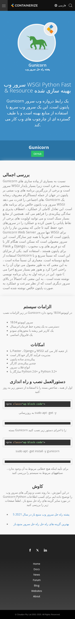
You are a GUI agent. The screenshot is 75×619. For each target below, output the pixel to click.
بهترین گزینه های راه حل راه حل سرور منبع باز (41, 524)
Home (36, 563)
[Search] (70, 5)
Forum (37, 580)
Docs (36, 569)
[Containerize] (24, 5)
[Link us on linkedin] (45, 550)
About (36, 596)
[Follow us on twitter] (37, 550)
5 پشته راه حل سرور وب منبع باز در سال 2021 (41, 514)
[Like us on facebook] (30, 550)
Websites (36, 591)
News (36, 574)
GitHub (37, 153)
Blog (36, 585)
